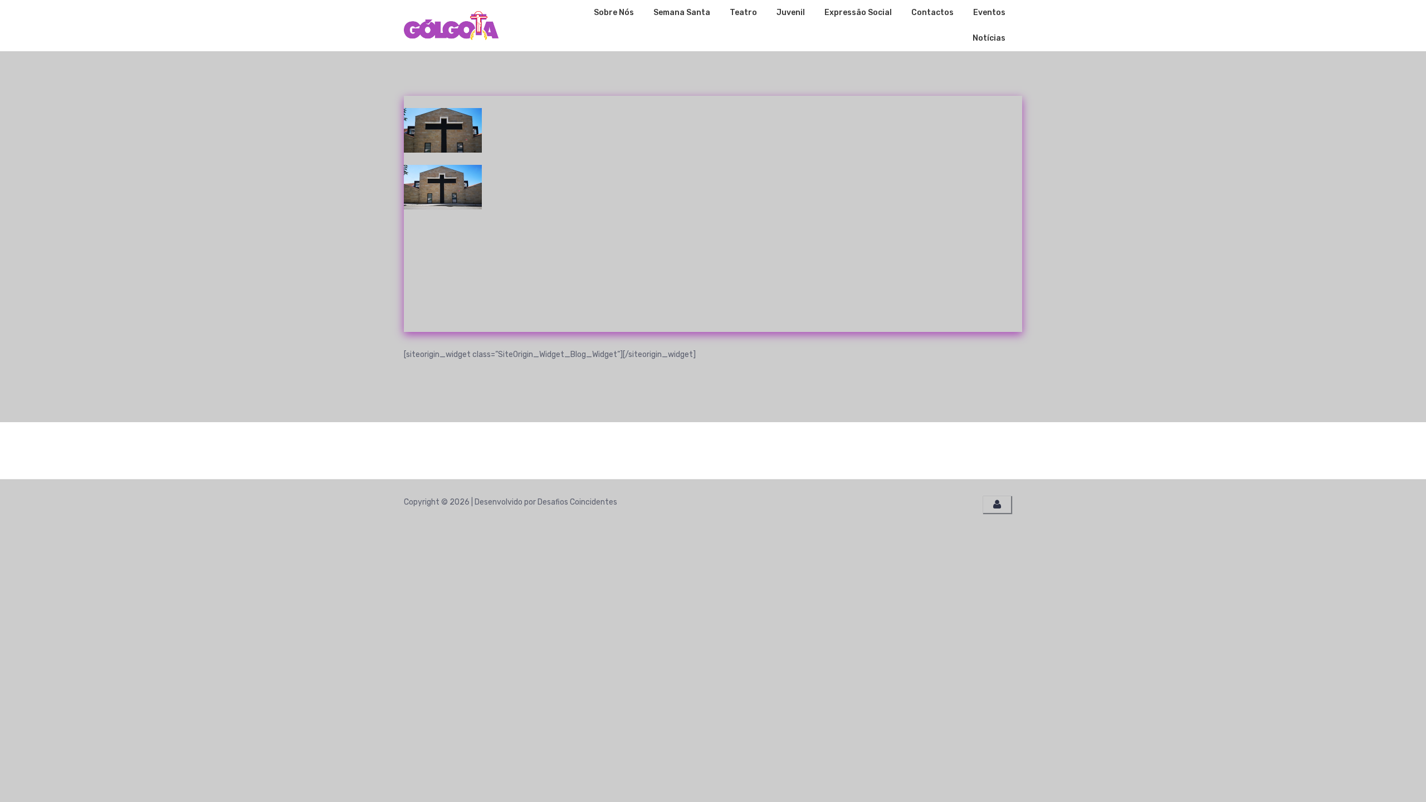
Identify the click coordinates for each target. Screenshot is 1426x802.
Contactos (932, 12)
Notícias (989, 38)
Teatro (743, 12)
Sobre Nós (614, 12)
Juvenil (791, 12)
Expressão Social (858, 12)
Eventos (989, 12)
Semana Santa (681, 12)
